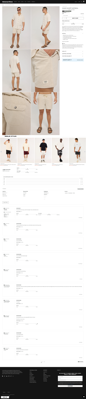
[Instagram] (5, 376)
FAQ (44, 373)
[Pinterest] (10, 376)
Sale (25, 1)
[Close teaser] (9, 395)
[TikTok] (12, 376)
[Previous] (1, 152)
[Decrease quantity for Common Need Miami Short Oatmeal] (63, 18)
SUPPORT (45, 370)
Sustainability (32, 378)
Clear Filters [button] (5, 202)
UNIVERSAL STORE (33, 370)
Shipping (44, 374)
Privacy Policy (32, 379)
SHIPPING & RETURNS (66, 53)
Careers (31, 373)
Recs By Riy (31, 374)
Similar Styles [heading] (10, 136)
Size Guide (45, 379)
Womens (15, 1)
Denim (22, 1)
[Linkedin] (14, 376)
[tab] (81, 189)
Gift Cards (45, 378)
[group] (9, 170)
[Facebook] (3, 376)
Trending (33, 1)
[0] (83, 2)
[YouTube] (7, 376)
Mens (19, 1)
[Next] (85, 152)
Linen (64, 43)
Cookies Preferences (33, 382)
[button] (73, 12)
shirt (65, 30)
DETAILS (64, 33)
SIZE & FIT (64, 51)
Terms (72, 384)
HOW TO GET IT (67, 59)
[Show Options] (81, 380)
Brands (29, 1)
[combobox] (70, 380)
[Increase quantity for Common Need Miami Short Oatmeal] (65, 18)
